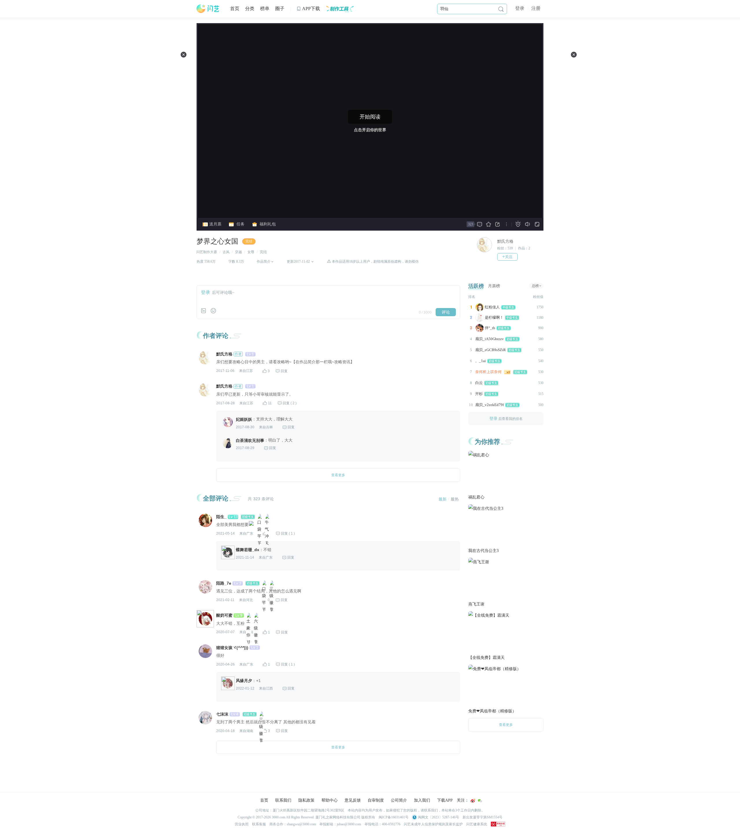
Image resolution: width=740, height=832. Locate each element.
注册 (536, 8)
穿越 (238, 252)
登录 (519, 8)
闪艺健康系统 (476, 824)
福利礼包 (267, 224)
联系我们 (283, 800)
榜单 (264, 8)
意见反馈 (353, 800)
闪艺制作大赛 (206, 252)
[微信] (480, 800)
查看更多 (506, 725)
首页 (234, 8)
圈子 (279, 8)
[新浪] (473, 800)
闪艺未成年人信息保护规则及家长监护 (433, 824)
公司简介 (399, 800)
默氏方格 (505, 241)
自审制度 (376, 800)
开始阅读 (370, 117)
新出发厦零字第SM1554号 (482, 817)
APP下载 (308, 8)
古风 (226, 252)
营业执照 (242, 824)
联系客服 (259, 824)
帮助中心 (329, 800)
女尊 (250, 252)
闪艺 (208, 8)
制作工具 (340, 8)
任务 (240, 224)
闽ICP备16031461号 (393, 817)
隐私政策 (306, 800)
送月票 (214, 224)
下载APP (445, 800)
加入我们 (422, 800)
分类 (249, 8)
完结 (248, 241)
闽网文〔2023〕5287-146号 (438, 817)
